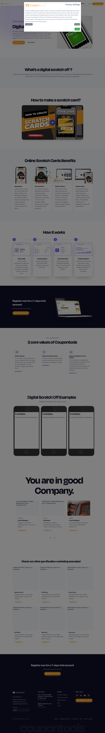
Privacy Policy (42, 21)
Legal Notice (29, 24)
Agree (77, 29)
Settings (77, 24)
